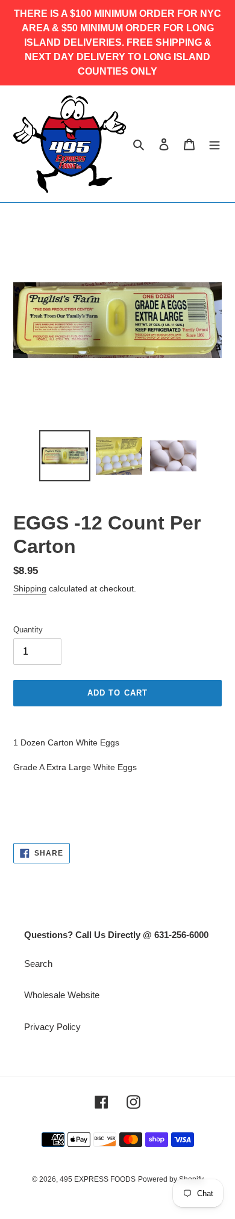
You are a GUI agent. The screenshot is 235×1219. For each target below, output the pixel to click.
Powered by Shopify (171, 1179)
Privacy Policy (52, 1027)
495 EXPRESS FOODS (98, 1179)
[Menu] (214, 144)
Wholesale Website (61, 995)
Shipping (29, 588)
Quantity (28, 629)
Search (38, 963)
